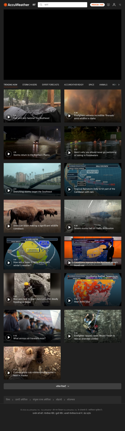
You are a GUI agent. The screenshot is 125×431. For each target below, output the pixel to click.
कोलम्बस (71, 399)
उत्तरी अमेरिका (21, 399)
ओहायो (59, 399)
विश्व (8, 399)
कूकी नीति (59, 413)
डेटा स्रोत (87, 413)
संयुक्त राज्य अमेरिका (42, 399)
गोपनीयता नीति (49, 413)
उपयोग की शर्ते (38, 413)
